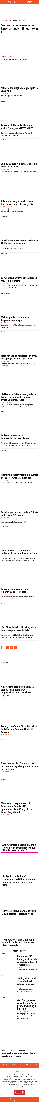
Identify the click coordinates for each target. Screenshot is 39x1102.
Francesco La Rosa (8, 206)
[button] (2, 1060)
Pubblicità (20, 1098)
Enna (7, 1067)
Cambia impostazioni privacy (19, 1100)
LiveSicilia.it (5, 20)
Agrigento (25, 1064)
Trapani (31, 1067)
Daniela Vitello (23, 1011)
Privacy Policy (7, 1098)
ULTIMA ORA (5, 1064)
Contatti (14, 1098)
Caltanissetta (33, 1064)
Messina (13, 1067)
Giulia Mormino (8, 402)
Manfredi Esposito (8, 594)
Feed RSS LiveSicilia (30, 1098)
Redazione (6, 93)
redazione (11, 56)
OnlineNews (7, 698)
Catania (19, 1064)
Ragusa (19, 1067)
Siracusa (24, 1067)
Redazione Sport (8, 556)
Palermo (13, 1064)
